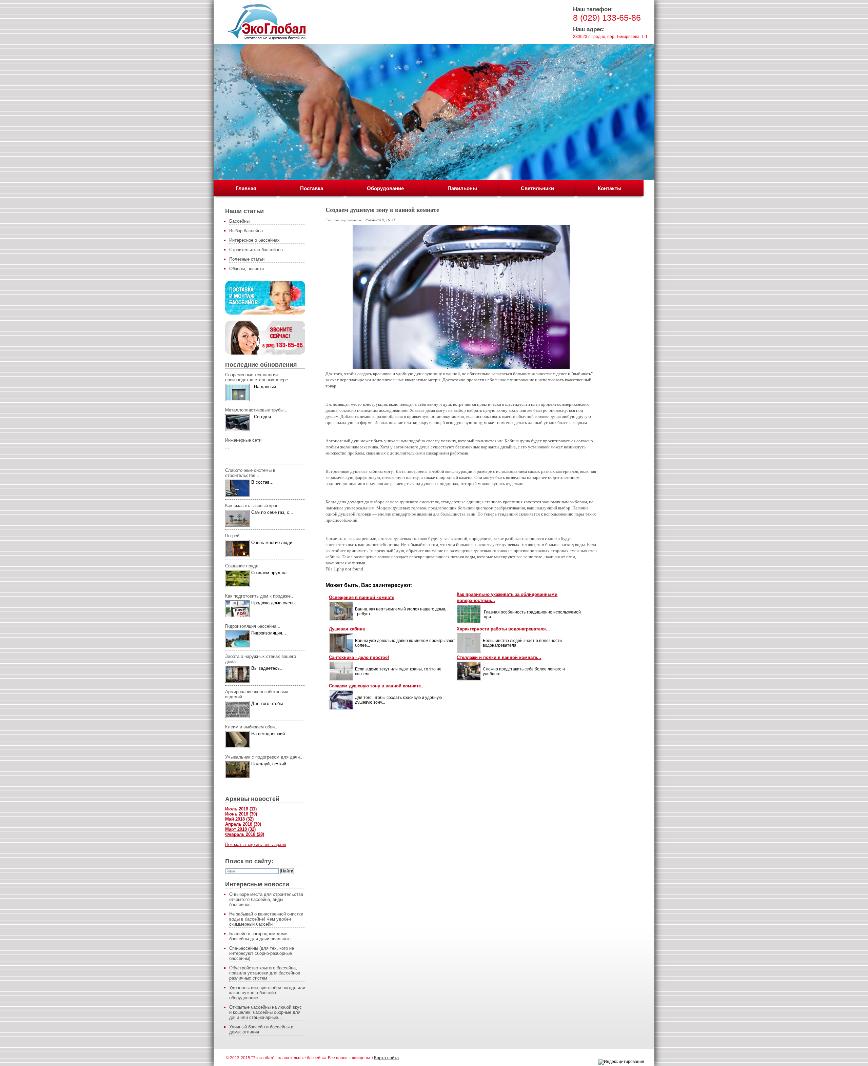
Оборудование (385, 188)
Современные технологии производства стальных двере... (258, 377)
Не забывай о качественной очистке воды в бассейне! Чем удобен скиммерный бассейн (266, 919)
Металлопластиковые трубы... (256, 410)
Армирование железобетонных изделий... (256, 694)
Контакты (610, 188)
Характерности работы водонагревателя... (503, 628)
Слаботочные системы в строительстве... (250, 473)
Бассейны (239, 221)
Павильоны (462, 188)
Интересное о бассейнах (254, 240)
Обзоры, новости (246, 268)
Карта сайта (386, 1057)
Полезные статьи (246, 259)
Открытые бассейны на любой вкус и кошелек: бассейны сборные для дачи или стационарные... (265, 1012)
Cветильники (537, 188)
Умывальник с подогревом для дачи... (264, 757)
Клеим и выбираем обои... (252, 726)
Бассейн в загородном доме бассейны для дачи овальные (260, 936)
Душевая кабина (347, 628)
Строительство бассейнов (256, 249)
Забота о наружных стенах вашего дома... (260, 659)
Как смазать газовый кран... (253, 505)
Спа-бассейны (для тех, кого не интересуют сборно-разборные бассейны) (261, 953)
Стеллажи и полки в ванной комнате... (499, 657)
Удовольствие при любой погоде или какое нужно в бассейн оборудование (267, 992)
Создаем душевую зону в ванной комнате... (377, 685)
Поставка (311, 188)
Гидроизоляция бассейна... (252, 626)
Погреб (232, 535)
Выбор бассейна (246, 230)
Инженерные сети (243, 440)
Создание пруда (241, 565)
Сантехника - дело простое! (359, 657)
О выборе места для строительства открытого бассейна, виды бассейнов (266, 899)
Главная (246, 188)
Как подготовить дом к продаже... (260, 596)
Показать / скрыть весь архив (255, 844)
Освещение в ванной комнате (361, 597)
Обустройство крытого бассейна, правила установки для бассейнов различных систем (264, 973)
